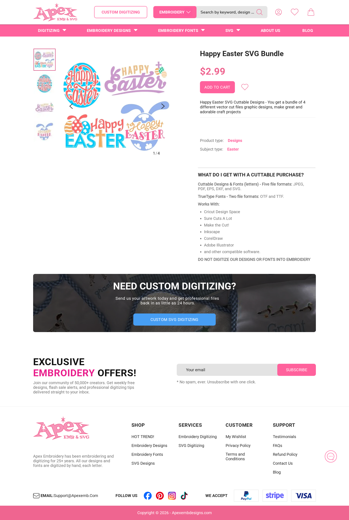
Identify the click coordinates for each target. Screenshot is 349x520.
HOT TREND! (142, 436)
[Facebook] (148, 496)
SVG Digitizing (191, 445)
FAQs (277, 445)
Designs (235, 140)
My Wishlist (236, 436)
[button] (117, 106)
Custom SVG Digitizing (174, 319)
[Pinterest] (160, 496)
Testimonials (284, 436)
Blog (307, 30)
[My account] (278, 12)
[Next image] (163, 106)
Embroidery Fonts (178, 30)
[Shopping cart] (311, 12)
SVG (229, 30)
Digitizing (49, 30)
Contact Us (283, 463)
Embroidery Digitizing (198, 436)
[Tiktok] (184, 496)
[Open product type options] (188, 12)
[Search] (259, 12)
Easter (233, 149)
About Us (270, 30)
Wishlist (295, 12)
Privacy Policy (238, 445)
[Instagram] (172, 496)
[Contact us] (331, 456)
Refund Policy (285, 454)
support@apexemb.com (76, 495)
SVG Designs (143, 463)
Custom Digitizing (121, 12)
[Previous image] (71, 106)
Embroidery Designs (109, 30)
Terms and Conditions (235, 456)
